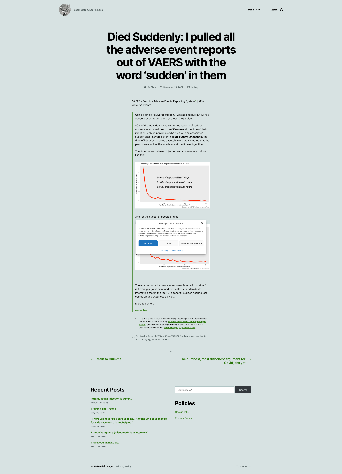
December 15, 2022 (173, 87)
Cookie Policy (163, 250)
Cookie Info (182, 412)
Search (243, 390)
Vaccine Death (198, 336)
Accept (148, 243)
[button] (202, 223)
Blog (195, 87)
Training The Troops (103, 408)
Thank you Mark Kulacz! (105, 442)
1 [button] (195, 100)
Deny (168, 243)
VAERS (165, 339)
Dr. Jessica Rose (144, 336)
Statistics (185, 336)
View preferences (191, 243)
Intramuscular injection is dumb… (111, 398)
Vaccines (156, 339)
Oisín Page (106, 466)
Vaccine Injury (143, 339)
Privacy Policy (177, 250)
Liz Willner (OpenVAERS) (166, 336)
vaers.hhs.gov (171, 327)
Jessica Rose (141, 310)
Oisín (153, 87)
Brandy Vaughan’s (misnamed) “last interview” (119, 432)
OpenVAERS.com (187, 327)
